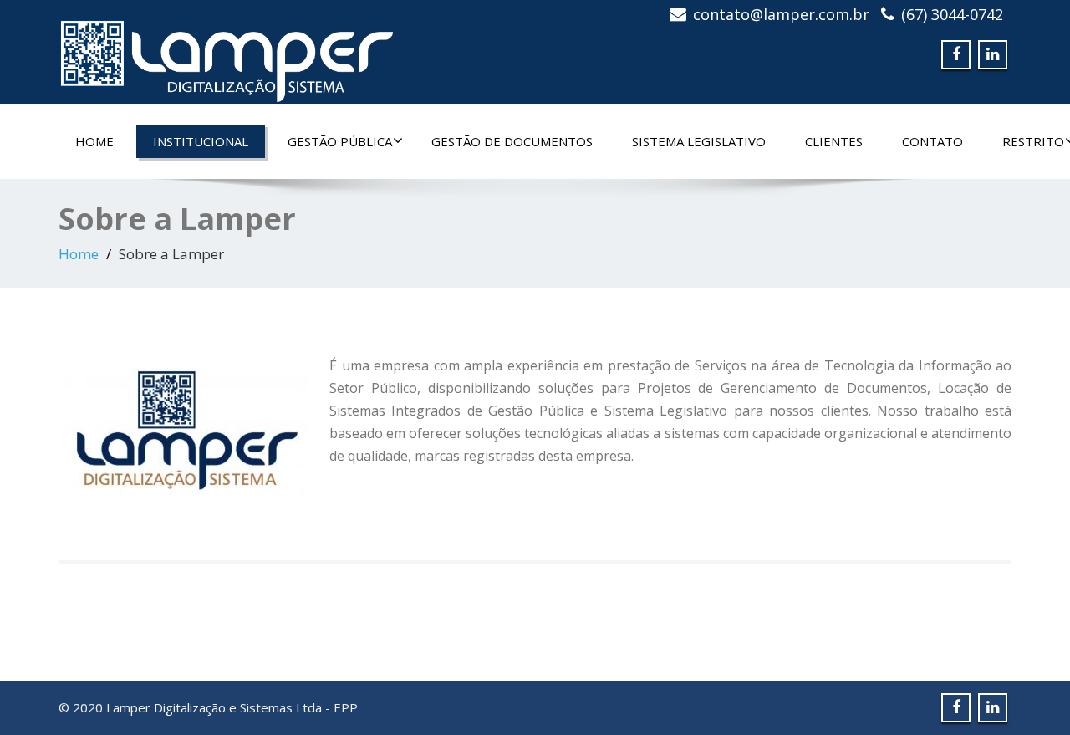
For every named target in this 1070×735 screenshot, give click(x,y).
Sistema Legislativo (699, 141)
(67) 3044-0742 (952, 14)
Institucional (200, 141)
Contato (932, 141)
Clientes (834, 141)
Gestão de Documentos (512, 141)
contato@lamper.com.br (781, 14)
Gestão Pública (340, 141)
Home (94, 141)
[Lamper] (226, 55)
